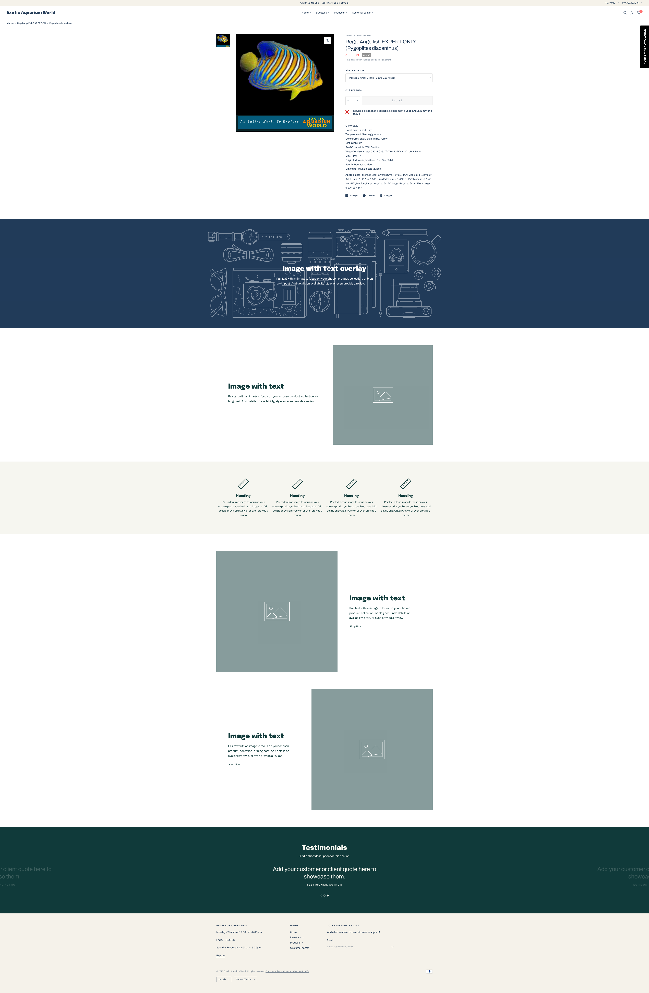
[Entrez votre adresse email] (392, 946)
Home (305, 12)
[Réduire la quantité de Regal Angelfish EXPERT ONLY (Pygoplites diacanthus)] (348, 100)
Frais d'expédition (353, 60)
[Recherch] (625, 13)
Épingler (388, 195)
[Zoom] (327, 40)
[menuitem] (306, 13)
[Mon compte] (631, 13)
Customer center (361, 12)
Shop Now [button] (355, 626)
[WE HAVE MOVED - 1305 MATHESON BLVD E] (324, 3)
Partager (354, 195)
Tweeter (371, 195)
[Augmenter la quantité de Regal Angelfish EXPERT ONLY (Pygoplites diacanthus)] (357, 100)
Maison (10, 23)
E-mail (330, 940)
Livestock (321, 12)
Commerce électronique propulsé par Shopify (287, 971)
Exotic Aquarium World (31, 13)
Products (339, 12)
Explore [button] (220, 955)
